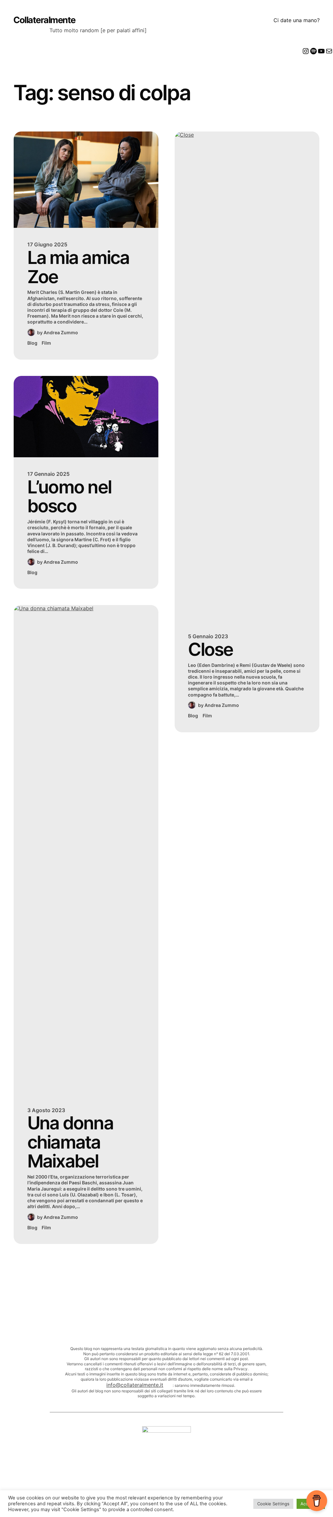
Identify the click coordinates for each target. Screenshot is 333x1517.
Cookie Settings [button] (273, 1503)
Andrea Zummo (61, 332)
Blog (32, 343)
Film (46, 343)
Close (210, 649)
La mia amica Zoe (78, 267)
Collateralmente (44, 20)
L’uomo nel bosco (69, 496)
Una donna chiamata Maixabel (70, 1142)
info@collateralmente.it (134, 1385)
